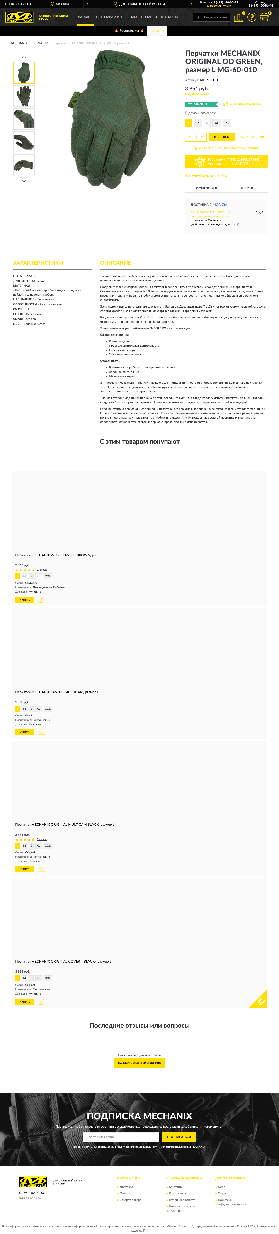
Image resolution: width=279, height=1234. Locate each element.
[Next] (24, 181)
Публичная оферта (182, 1200)
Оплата (125, 1193)
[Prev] (24, 57)
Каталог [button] (85, 17)
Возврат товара (130, 1200)
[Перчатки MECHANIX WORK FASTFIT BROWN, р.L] (139, 511)
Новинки (149, 17)
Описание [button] (247, 188)
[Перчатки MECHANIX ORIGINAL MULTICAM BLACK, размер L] (139, 780)
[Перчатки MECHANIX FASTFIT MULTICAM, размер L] (139, 648)
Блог (221, 1187)
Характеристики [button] (206, 188)
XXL (48, 576)
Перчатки (156, 30)
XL (216, 122)
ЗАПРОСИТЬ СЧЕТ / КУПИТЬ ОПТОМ (228, 148)
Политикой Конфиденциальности (137, 1146)
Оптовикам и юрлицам (116, 17)
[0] (264, 17)
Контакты (169, 17)
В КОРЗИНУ (222, 137)
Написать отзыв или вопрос (139, 1063)
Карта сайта (177, 1193)
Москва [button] (220, 205)
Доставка (126, 1187)
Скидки (223, 1193)
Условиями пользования (176, 1146)
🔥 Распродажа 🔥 (129, 30)
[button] (219, 5)
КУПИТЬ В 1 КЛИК (252, 137)
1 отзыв (42, 569)
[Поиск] (197, 17)
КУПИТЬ (25, 600)
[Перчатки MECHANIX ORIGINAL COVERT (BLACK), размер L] (139, 917)
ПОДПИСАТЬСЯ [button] (179, 1137)
